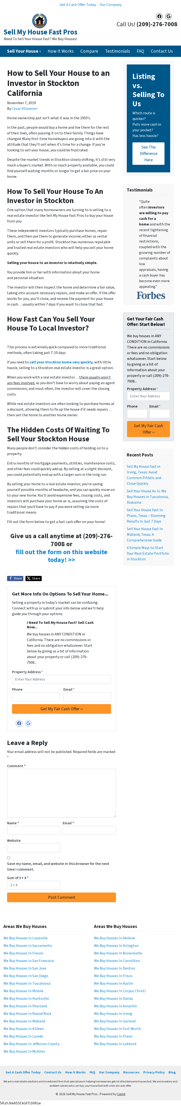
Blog (172, 1072)
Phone (17, 689)
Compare (89, 51)
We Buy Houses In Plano (113, 1036)
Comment (16, 766)
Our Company (111, 4)
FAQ (140, 51)
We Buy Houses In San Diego (26, 975)
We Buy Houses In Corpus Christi (120, 991)
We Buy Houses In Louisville (26, 938)
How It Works (61, 51)
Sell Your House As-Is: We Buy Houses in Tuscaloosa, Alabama (148, 497)
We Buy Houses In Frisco (113, 975)
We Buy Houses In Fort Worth (117, 1028)
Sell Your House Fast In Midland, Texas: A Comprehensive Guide (145, 534)
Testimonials (117, 51)
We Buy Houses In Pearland (25, 1006)
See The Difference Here (148, 153)
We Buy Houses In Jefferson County (31, 1043)
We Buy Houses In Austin (113, 983)
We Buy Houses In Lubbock (115, 1043)
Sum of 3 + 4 (18, 878)
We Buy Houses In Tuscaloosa (27, 983)
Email (68, 689)
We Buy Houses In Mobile (23, 991)
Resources (131, 1072)
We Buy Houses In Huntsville (26, 998)
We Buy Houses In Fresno (23, 953)
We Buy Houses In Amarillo (115, 1006)
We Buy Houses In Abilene (114, 938)
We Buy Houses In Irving (113, 1013)
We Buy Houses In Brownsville (118, 953)
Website (14, 840)
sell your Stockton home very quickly (61, 362)
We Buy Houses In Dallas (113, 998)
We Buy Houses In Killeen (24, 1028)
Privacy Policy (154, 1072)
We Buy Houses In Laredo (23, 1036)
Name (13, 823)
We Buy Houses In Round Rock (27, 1013)
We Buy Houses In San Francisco (29, 960)
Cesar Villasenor (25, 108)
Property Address (27, 672)
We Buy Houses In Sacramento (28, 945)
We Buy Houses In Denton (114, 968)
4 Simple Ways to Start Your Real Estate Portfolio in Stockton (148, 553)
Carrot (121, 1094)
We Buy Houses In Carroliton (117, 960)
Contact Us (162, 51)
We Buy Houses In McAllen (24, 1051)
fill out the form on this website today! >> (61, 556)
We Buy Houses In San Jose (25, 968)
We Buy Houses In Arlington (116, 945)
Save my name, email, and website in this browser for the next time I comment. (58, 866)
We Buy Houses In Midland (24, 1021)
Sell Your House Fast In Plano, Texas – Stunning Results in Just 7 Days (146, 515)
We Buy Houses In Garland (115, 1021)
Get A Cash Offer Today (78, 4)
